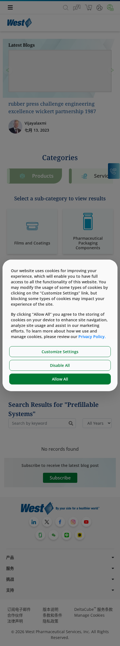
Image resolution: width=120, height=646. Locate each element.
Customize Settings (60, 351)
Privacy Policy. (92, 336)
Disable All (60, 365)
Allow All (60, 379)
